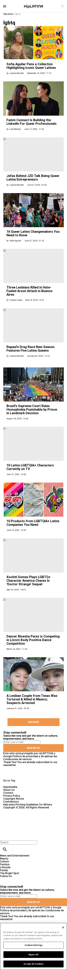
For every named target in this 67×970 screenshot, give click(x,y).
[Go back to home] (27, 820)
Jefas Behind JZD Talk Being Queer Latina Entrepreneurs (33, 177)
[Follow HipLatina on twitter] (12, 879)
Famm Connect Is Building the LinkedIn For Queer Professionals (32, 122)
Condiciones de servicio (17, 759)
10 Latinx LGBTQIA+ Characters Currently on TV (30, 467)
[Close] (63, 927)
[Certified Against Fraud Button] (15, 810)
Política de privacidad (25, 756)
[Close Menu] (3, 837)
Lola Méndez (15, 129)
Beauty (4, 858)
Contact (8, 792)
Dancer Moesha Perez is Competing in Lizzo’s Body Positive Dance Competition (33, 639)
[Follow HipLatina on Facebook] (4, 879)
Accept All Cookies (33, 964)
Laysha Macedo (16, 73)
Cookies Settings (33, 945)
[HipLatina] (33, 6)
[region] (33, 946)
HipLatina (8, 14)
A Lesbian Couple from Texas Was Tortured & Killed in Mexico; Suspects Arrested (32, 699)
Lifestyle (5, 867)
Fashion (5, 864)
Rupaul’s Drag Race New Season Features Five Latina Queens (30, 348)
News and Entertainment (14, 855)
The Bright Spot (9, 873)
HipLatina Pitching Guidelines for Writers (27, 804)
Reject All (33, 954)
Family (4, 870)
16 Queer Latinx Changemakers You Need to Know (33, 233)
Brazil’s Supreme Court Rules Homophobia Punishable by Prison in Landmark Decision (32, 409)
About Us (9, 789)
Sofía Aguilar (15, 241)
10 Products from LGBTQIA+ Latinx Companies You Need (33, 523)
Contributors (11, 801)
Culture (4, 861)
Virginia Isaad (15, 300)
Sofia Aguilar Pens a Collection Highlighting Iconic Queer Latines (31, 66)
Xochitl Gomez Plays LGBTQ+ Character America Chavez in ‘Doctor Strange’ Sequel (29, 580)
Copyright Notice (13, 798)
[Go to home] (33, 773)
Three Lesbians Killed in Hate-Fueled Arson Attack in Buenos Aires (30, 290)
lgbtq (18, 14)
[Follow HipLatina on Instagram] (19, 879)
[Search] (62, 6)
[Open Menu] (4, 6)
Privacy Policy (11, 795)
